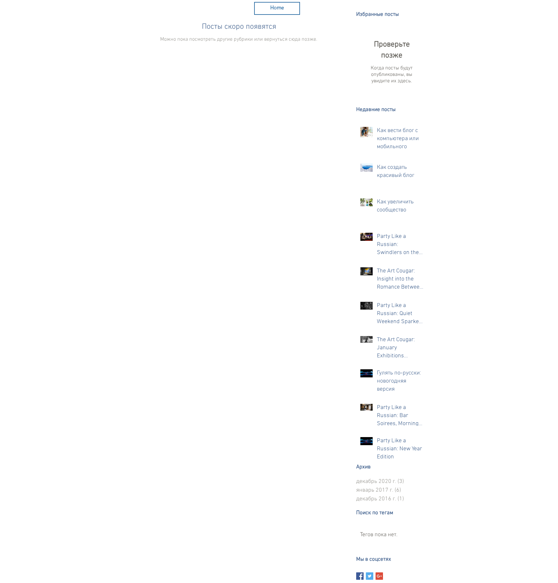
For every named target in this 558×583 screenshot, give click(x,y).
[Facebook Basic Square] (360, 576)
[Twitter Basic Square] (369, 576)
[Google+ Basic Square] (379, 576)
